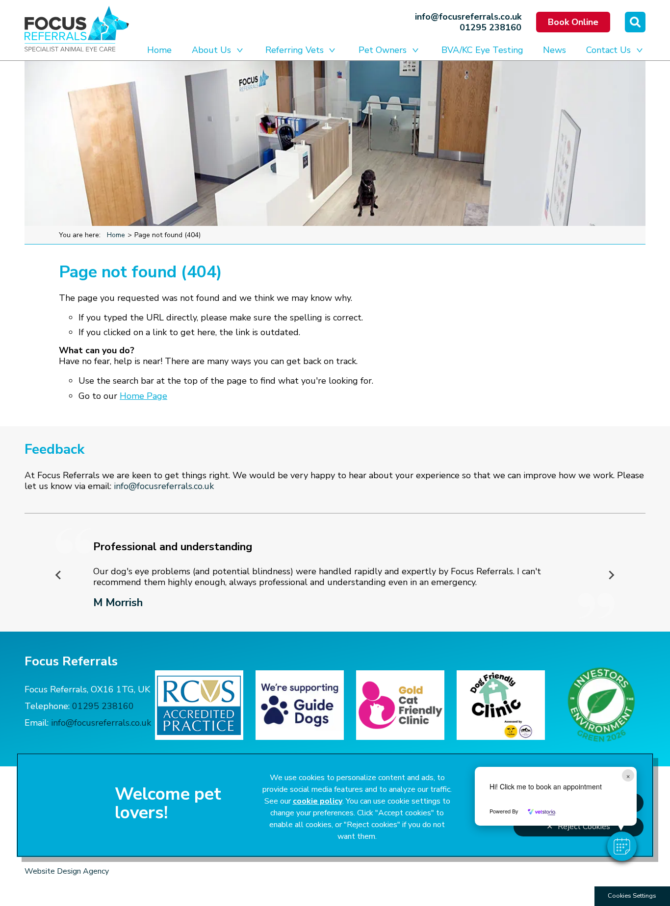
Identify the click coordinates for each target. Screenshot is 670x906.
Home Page (143, 396)
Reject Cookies (584, 826)
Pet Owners (383, 50)
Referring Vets (294, 50)
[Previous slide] (59, 575)
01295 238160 (490, 27)
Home (159, 50)
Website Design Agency (67, 871)
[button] (622, 846)
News (554, 50)
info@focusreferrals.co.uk (468, 16)
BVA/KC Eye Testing (482, 50)
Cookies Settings (632, 895)
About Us (211, 50)
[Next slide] (611, 575)
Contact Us (608, 50)
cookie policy (317, 801)
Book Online (573, 22)
